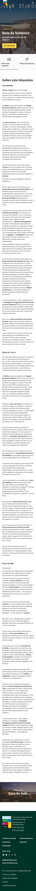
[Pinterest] (3, 855)
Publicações (6, 846)
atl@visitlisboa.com (9, 860)
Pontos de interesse (27, 63)
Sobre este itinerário (5, 64)
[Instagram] (15, 855)
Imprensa (23, 842)
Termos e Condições (9, 874)
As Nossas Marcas (26, 838)
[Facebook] (12, 855)
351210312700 (19, 827)
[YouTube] (6, 855)
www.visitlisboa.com (10, 863)
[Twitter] (9, 855)
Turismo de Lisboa (9, 838)
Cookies (5, 882)
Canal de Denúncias (9, 885)
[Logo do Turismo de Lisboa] (5, 2)
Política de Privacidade (9, 878)
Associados (6, 842)
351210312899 (19, 830)
